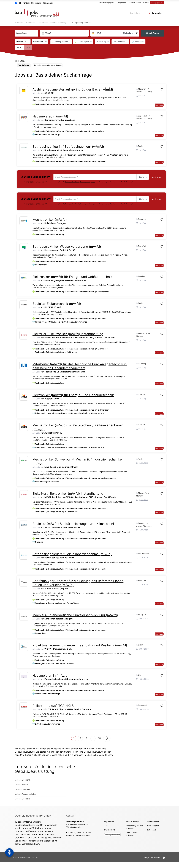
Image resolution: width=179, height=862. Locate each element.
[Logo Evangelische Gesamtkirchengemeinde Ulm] (24, 677)
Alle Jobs (36, 93)
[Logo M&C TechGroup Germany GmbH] (24, 461)
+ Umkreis (126, 33)
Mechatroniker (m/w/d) (49, 220)
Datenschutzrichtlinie (72, 182)
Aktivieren (156, 177)
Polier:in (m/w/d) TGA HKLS (53, 706)
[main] (89, 413)
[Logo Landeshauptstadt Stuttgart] (24, 617)
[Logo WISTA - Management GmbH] (24, 647)
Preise (146, 3)
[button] (137, 33)
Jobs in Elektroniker (23, 780)
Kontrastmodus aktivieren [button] (132, 834)
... (93, 739)
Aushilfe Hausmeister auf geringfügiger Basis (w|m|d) (72, 89)
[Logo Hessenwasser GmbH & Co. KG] (24, 248)
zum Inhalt (151, 830)
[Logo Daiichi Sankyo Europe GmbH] (24, 556)
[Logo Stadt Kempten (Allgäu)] (24, 583)
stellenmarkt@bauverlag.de (78, 836)
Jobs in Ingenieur (22, 790)
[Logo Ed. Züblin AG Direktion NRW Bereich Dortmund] (24, 707)
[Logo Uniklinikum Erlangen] (24, 221)
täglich (141, 177)
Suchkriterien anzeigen (34, 183)
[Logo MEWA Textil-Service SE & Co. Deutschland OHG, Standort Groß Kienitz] (24, 336)
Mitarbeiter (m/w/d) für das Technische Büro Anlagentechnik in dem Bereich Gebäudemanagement (79, 367)
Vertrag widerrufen (112, 835)
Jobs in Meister (21, 785)
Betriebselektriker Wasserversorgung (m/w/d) (66, 247)
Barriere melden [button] (132, 822)
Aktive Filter (20, 61)
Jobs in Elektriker (22, 799)
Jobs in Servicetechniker (25, 795)
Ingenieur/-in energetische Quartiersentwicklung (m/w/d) (75, 616)
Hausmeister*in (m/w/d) (50, 676)
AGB (106, 826)
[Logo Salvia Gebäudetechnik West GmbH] (24, 525)
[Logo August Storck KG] (24, 397)
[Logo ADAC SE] (24, 90)
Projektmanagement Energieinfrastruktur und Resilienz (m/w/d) (79, 646)
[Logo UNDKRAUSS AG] (24, 305)
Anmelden (157, 13)
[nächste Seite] (106, 739)
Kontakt (26, 3)
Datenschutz (48, 3)
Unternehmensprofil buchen (129, 3)
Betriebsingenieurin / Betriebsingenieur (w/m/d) (68, 146)
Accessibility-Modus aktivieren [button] (134, 827)
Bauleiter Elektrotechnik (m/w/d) (56, 304)
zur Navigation (153, 826)
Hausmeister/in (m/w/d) (50, 116)
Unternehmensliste (106, 3)
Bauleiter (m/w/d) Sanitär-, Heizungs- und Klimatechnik (74, 524)
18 (99, 739)
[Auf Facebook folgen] (164, 858)
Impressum (36, 3)
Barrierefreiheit (153, 822)
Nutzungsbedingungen (87, 182)
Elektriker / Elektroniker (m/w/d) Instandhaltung (67, 335)
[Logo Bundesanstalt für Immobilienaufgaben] (24, 147)
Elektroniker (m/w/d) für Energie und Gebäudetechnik (72, 277)
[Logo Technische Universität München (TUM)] (24, 366)
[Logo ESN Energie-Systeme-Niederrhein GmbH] (24, 278)
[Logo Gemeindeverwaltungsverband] (24, 117)
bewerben (159, 105)
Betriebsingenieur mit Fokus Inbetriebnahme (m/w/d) (72, 555)
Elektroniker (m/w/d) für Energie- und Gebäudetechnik (73, 396)
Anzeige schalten (157, 3)
